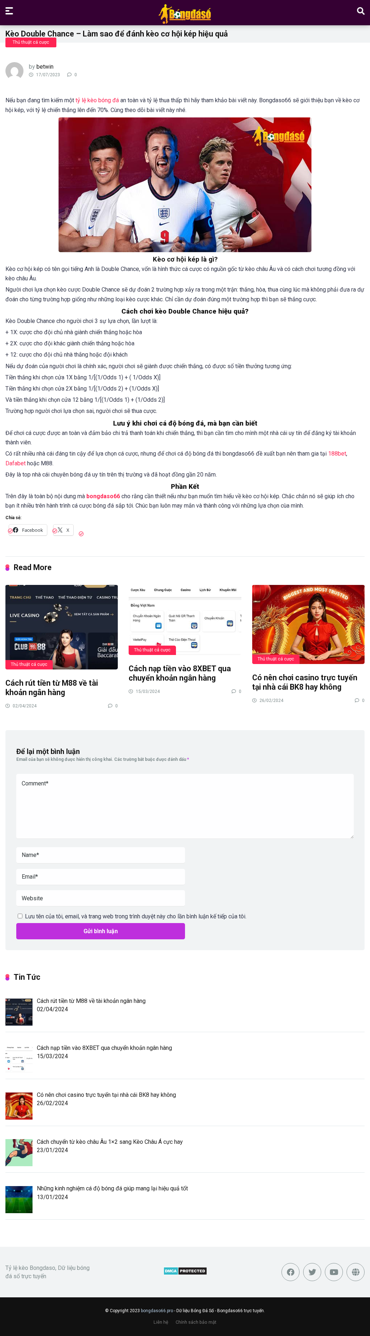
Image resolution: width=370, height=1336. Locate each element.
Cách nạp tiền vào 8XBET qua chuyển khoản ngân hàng (180, 673)
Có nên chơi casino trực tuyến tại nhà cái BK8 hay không (304, 682)
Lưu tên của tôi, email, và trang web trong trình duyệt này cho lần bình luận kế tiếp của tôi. (135, 916)
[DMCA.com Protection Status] (185, 1273)
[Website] (356, 1272)
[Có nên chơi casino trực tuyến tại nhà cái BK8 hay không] (308, 624)
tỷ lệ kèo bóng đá (97, 100)
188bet (337, 453)
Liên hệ (161, 1322)
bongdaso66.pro (157, 1310)
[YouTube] (334, 1272)
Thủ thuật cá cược (31, 42)
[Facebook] (290, 1272)
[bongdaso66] (185, 13)
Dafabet (15, 463)
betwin (44, 66)
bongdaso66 (103, 496)
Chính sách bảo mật (196, 1322)
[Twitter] (312, 1272)
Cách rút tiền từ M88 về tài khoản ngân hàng (51, 687)
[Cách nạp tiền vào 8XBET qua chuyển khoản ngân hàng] (185, 619)
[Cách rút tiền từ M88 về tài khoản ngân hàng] (61, 626)
